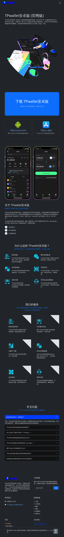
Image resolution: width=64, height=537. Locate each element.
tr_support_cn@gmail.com (15, 504)
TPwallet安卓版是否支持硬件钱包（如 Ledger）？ (20, 443)
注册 (56, 488)
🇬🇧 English (9, 526)
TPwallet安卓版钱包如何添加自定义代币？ (18, 438)
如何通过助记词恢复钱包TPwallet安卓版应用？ (19, 459)
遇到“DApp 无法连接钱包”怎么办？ (16, 448)
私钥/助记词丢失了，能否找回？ (15, 417)
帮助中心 (37, 513)
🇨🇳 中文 (8, 523)
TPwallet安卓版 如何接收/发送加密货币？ (18, 427)
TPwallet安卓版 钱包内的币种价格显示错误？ (19, 453)
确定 (55, 531)
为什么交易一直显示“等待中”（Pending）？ (18, 432)
